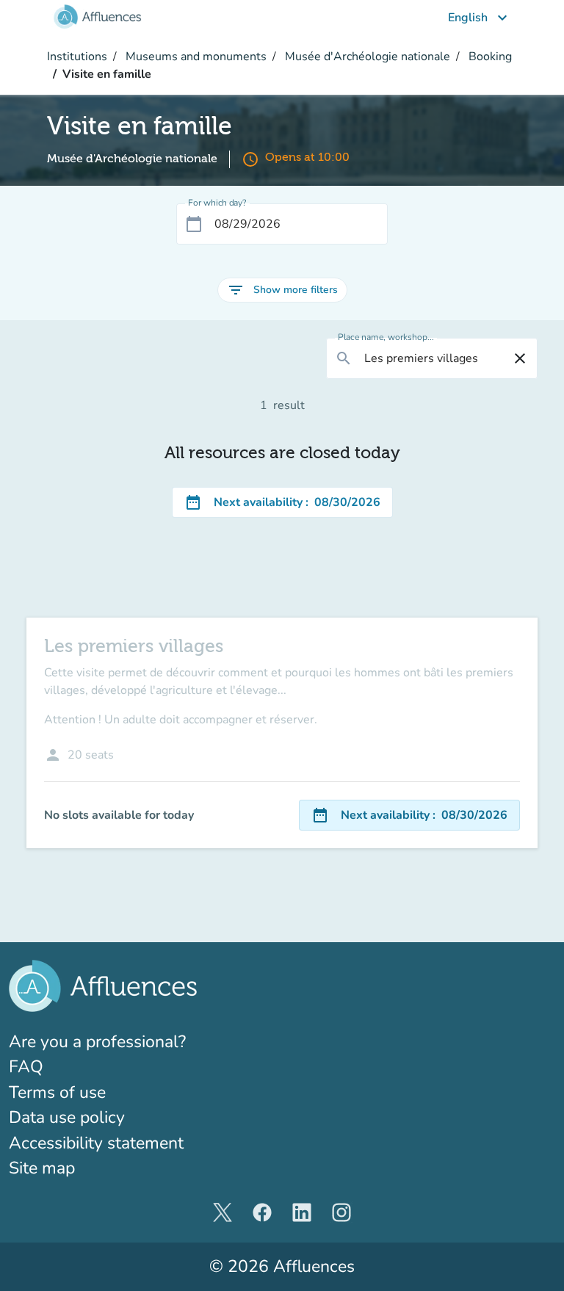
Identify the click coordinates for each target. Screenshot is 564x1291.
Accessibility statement (96, 1143)
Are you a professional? (132, 1041)
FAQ (26, 1066)
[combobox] (431, 358)
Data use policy (67, 1117)
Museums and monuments (195, 56)
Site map (42, 1168)
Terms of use (57, 1092)
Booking (489, 56)
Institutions (77, 56)
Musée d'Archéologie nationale (366, 56)
